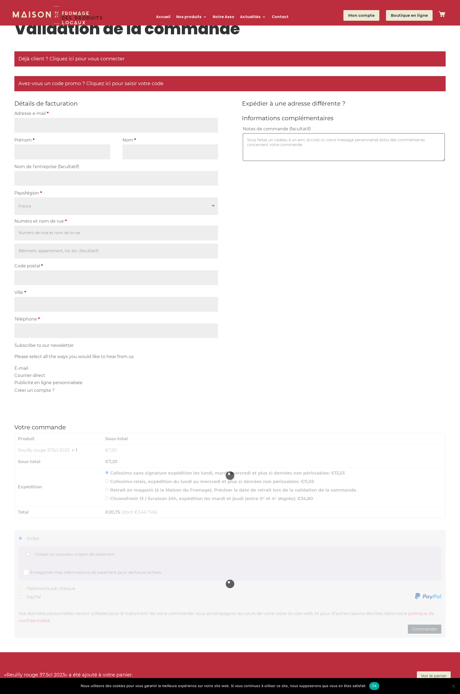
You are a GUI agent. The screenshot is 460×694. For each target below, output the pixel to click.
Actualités (250, 17)
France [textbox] (24, 206)
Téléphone (27, 319)
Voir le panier (434, 675)
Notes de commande (277, 128)
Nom (129, 140)
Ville (20, 292)
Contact (280, 17)
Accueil (163, 17)
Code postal (28, 265)
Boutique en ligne (409, 15)
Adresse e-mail (31, 113)
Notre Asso (223, 17)
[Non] (453, 686)
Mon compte (361, 15)
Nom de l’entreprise (46, 166)
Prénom (24, 140)
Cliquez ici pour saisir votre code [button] (124, 83)
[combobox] (116, 206)
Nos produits (189, 17)
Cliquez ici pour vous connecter (87, 59)
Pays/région (28, 193)
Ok (374, 686)
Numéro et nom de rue (40, 221)
